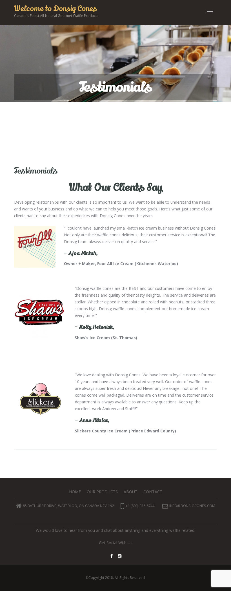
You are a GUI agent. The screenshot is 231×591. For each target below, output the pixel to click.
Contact (152, 491)
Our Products (102, 491)
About (130, 491)
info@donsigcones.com (192, 505)
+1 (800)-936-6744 (140, 505)
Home (75, 491)
